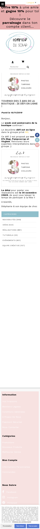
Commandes (8, 472)
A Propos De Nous (11, 417)
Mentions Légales (11, 406)
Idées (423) (8, 225)
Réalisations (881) (12, 230)
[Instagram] (37, 140)
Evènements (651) (12, 240)
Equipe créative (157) (14, 245)
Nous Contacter (10, 427)
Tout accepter (33, 526)
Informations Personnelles (16, 467)
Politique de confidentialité (21, 522)
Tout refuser (20, 526)
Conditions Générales (13, 412)
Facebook (9, 492)
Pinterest (9, 503)
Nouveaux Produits (12, 447)
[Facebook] (37, 135)
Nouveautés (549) (12, 220)
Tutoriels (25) (10, 235)
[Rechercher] (28, 67)
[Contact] (37, 145)
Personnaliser (7, 526)
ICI (26, 132)
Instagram (10, 497)
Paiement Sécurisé (12, 422)
